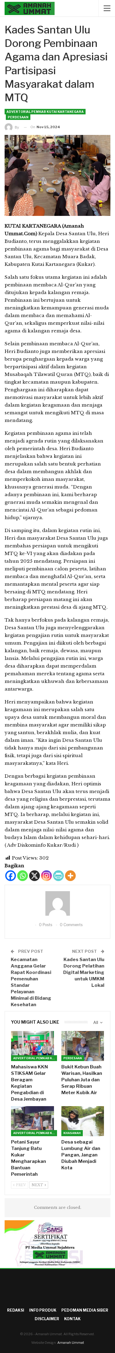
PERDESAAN (18, 117)
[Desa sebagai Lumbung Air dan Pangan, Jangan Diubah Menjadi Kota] (82, 1121)
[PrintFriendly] (58, 875)
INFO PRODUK (42, 1310)
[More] (70, 875)
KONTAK (72, 1319)
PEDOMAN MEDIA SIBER (84, 1310)
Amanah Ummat (70, 1342)
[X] (34, 875)
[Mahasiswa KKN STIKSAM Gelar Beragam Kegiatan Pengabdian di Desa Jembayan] (32, 1046)
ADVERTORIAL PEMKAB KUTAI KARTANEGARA (45, 111)
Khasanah (72, 1133)
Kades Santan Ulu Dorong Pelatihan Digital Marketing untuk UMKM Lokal (83, 972)
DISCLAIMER (47, 1319)
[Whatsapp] (22, 875)
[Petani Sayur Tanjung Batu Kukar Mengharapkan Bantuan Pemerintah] (32, 1121)
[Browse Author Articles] (57, 903)
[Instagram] (46, 875)
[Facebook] (10, 875)
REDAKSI (15, 1310)
